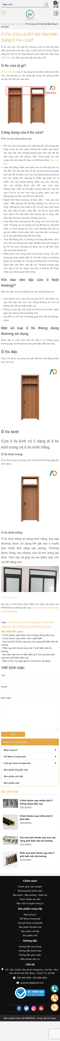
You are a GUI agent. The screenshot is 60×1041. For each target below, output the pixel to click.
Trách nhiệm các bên (30, 899)
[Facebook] (19, 1008)
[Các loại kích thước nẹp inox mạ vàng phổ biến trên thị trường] (10, 840)
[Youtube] (41, 1008)
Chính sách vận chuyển (30, 886)
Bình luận (6, 698)
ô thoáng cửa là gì (41, 626)
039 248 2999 (24, 977)
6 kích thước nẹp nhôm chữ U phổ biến (22, 638)
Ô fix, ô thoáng (8, 72)
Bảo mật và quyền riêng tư (30, 903)
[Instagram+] (33, 1008)
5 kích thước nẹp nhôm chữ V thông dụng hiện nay (28, 635)
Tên (3, 675)
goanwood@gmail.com (32, 982)
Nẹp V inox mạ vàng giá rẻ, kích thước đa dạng (26, 661)
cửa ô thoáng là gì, (32, 622)
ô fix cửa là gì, (24, 626)
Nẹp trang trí (30, 914)
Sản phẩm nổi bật (30, 931)
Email (4, 686)
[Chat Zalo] (54, 1007)
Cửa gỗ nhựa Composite (30, 923)
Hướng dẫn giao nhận (30, 955)
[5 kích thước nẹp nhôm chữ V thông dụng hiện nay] (10, 803)
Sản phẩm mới (30, 935)
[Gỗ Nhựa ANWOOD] (30, 14)
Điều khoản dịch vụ (30, 959)
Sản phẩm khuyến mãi (30, 927)
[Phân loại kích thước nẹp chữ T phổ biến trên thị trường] (10, 859)
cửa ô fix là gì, (14, 622)
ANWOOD (6, 57)
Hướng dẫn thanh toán (30, 950)
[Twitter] (26, 1008)
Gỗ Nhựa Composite (30, 918)
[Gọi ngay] (54, 989)
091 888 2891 (40, 977)
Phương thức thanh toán (30, 891)
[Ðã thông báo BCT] (30, 992)
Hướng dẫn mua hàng (30, 946)
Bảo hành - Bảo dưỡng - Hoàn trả (30, 895)
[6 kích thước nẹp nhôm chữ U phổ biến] (10, 822)
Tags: (4, 622)
